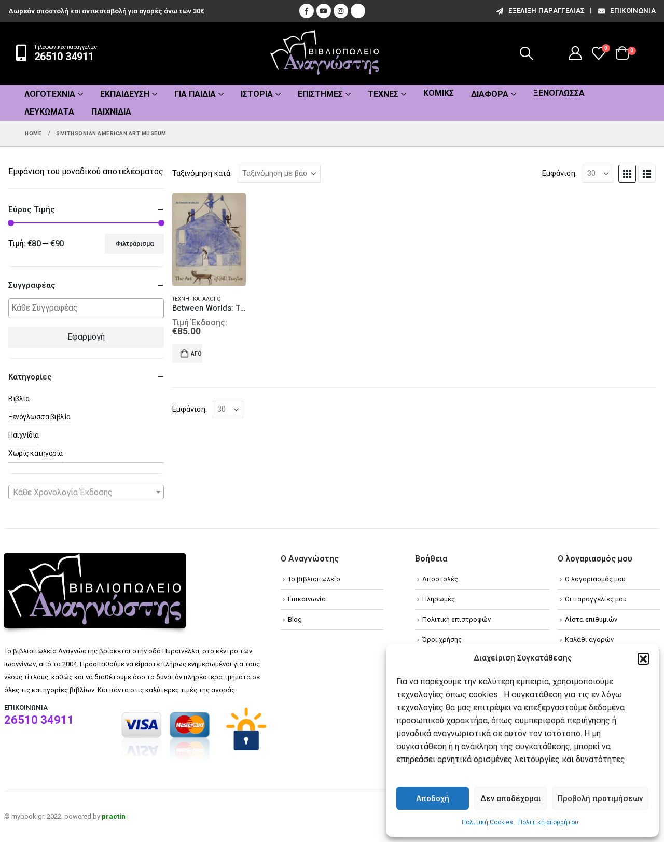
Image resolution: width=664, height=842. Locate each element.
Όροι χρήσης (442, 639)
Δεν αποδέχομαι (510, 798)
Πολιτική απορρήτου (548, 822)
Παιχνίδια (111, 112)
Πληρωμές (438, 599)
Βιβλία (18, 399)
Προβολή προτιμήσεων (600, 798)
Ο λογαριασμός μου (595, 579)
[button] (643, 658)
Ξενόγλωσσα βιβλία (39, 417)
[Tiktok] (358, 11)
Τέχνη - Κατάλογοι (197, 299)
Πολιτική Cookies (487, 822)
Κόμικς (438, 93)
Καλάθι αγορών (589, 639)
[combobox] (86, 492)
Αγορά (196, 353)
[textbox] (88, 308)
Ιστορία (257, 94)
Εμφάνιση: (559, 173)
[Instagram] (341, 11)
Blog (295, 619)
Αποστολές (440, 579)
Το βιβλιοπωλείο (314, 579)
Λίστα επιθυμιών (591, 619)
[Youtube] (323, 11)
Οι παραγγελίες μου (596, 599)
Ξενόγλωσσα (559, 93)
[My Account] (576, 53)
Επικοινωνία (633, 11)
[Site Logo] (325, 53)
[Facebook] (306, 11)
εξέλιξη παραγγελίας (546, 11)
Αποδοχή (432, 798)
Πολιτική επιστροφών (456, 619)
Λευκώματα (49, 112)
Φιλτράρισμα (135, 243)
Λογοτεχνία (49, 94)
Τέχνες (383, 94)
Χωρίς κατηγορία (35, 453)
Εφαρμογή (86, 337)
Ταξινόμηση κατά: (202, 173)
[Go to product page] (209, 239)
